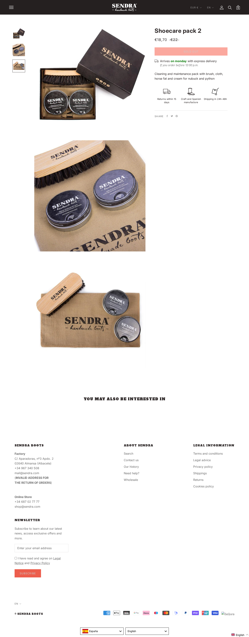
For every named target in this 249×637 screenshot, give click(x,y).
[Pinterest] (177, 116)
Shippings (200, 473)
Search (128, 453)
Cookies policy (203, 486)
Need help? (131, 473)
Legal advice (202, 460)
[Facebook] (167, 116)
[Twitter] (172, 116)
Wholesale (131, 480)
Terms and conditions (208, 453)
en (209, 7)
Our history (131, 466)
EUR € (194, 7)
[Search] (230, 7)
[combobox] (102, 631)
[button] (240, 634)
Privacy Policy (40, 563)
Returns (198, 480)
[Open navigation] (11, 7)
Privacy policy (203, 466)
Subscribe (28, 573)
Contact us (131, 460)
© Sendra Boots (29, 613)
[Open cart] (238, 7)
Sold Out (191, 51)
